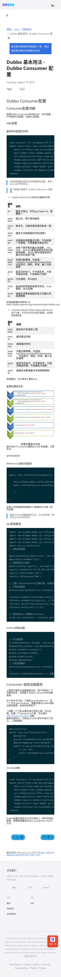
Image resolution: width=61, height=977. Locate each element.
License (26, 964)
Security (46, 964)
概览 (8, 903)
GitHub (46, 887)
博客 (9, 29)
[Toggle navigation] (53, 5)
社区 (32, 903)
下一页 (48, 837)
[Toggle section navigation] (7, 15)
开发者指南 (11, 914)
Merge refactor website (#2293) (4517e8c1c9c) (30, 854)
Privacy (42, 968)
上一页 (18, 837)
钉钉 (30, 887)
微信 (14, 887)
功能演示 (27, 29)
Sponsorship (21, 968)
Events (36, 964)
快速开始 (10, 908)
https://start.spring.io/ (18, 715)
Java (17, 29)
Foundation (15, 964)
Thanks (33, 968)
